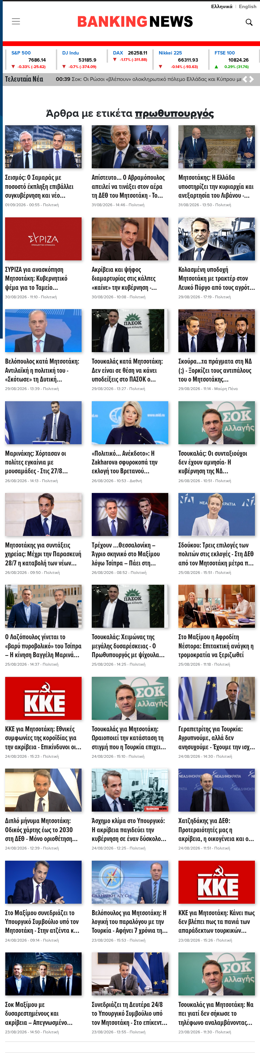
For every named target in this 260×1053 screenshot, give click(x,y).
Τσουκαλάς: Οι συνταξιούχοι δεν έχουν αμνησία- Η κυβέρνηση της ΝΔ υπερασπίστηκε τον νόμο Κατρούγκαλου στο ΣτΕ (212, 463)
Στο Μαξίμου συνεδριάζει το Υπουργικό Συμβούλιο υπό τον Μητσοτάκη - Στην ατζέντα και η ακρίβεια (42, 922)
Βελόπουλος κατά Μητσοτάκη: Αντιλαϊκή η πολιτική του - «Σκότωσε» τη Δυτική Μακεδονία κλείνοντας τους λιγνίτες (42, 371)
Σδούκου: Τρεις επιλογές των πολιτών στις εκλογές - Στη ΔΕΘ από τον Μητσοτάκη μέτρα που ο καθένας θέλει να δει (216, 554)
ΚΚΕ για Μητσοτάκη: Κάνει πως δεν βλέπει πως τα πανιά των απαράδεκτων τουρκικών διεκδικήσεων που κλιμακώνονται (216, 922)
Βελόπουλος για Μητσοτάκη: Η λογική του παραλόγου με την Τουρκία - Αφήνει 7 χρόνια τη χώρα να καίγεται (129, 922)
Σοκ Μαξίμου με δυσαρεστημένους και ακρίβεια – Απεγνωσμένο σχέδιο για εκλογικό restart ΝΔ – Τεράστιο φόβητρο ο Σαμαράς (43, 1014)
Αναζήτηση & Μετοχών (249, 22)
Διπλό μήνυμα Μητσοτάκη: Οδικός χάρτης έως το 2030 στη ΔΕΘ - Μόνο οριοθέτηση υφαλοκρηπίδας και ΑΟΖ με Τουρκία (39, 830)
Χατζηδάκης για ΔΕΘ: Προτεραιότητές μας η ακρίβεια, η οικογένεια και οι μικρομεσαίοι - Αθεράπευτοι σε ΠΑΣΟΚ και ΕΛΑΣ (216, 830)
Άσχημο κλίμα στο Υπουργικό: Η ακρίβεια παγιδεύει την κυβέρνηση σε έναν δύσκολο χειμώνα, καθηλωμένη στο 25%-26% (128, 830)
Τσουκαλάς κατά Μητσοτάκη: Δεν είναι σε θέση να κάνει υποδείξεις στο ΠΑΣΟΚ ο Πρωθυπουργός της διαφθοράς (129, 371)
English (248, 6)
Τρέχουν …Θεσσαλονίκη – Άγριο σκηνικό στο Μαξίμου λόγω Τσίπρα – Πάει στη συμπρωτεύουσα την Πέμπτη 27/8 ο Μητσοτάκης (127, 554)
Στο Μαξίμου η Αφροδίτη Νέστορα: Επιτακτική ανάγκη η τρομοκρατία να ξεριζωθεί (216, 646)
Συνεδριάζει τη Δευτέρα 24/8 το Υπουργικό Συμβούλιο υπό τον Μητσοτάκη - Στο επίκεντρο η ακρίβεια (130, 1014)
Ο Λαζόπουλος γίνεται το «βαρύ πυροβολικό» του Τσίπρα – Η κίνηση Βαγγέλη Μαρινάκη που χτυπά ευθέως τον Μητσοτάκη (43, 646)
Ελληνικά (222, 6)
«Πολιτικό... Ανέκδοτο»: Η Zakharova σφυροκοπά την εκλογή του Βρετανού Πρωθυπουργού (124, 463)
